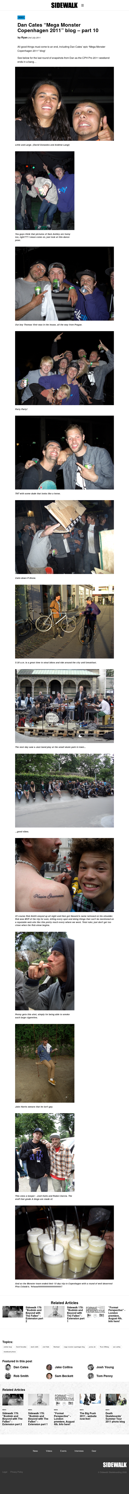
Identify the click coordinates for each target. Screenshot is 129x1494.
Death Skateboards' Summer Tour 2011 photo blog (116, 1410)
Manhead (56, 1347)
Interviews (79, 1450)
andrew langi (8, 1347)
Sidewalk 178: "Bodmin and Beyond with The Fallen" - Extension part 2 (23, 1315)
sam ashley (117, 1347)
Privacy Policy (16, 1471)
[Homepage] (115, 1463)
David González (21, 1347)
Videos (49, 1450)
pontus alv (92, 1347)
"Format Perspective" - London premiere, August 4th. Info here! (105, 1315)
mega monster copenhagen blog (74, 1347)
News (21, 17)
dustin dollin (34, 1347)
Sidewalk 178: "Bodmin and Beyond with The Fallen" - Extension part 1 (64, 1315)
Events (63, 1450)
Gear (94, 1450)
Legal (4, 1471)
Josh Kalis (45, 1347)
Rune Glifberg (104, 1347)
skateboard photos (10, 1352)
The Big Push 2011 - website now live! (90, 1409)
